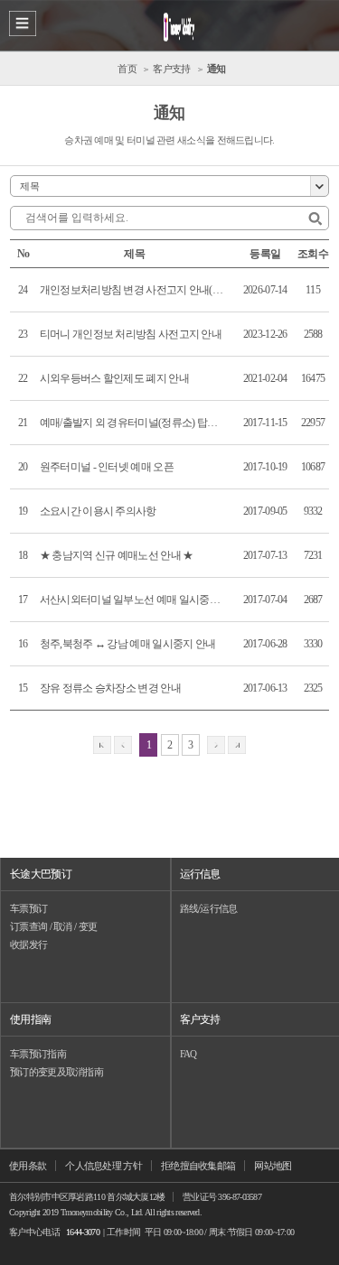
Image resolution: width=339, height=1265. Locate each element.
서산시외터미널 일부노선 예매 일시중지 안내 (132, 599)
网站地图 (272, 1165)
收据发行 (28, 944)
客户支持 (200, 1019)
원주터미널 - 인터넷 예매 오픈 (107, 466)
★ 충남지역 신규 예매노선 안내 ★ (116, 555)
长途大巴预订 (40, 874)
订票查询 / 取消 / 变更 (53, 926)
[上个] (123, 745)
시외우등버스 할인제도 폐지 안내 (114, 378)
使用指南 (30, 1019)
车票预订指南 (38, 1053)
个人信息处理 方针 (103, 1165)
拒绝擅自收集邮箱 (198, 1165)
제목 (29, 186)
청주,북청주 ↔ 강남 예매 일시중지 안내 (128, 643)
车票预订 (28, 908)
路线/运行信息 (209, 908)
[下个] (216, 745)
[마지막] (237, 745)
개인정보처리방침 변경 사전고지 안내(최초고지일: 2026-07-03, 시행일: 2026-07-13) (132, 290)
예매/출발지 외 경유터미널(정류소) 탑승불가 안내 (132, 422)
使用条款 (27, 1165)
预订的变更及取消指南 (56, 1071)
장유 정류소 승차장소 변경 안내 (110, 688)
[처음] (102, 745)
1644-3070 (82, 1232)
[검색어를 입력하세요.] (315, 219)
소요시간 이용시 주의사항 (98, 511)
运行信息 (200, 874)
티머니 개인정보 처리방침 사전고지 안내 (130, 334)
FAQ (188, 1053)
